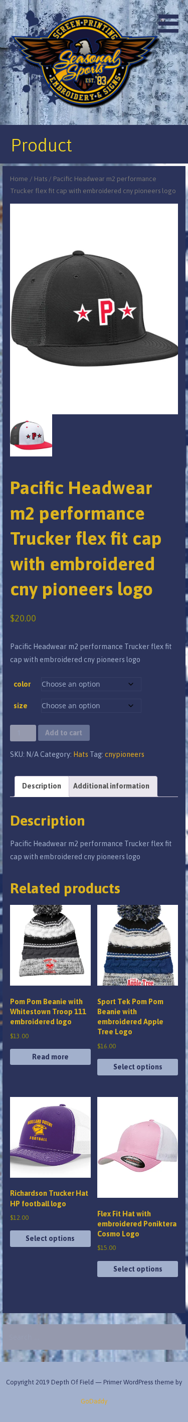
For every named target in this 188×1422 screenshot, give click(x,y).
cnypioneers (124, 754)
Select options (137, 1067)
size (21, 706)
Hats (40, 179)
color (22, 684)
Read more (50, 1057)
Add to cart (63, 733)
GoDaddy (94, 1401)
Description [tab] (41, 786)
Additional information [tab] (111, 786)
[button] (172, 18)
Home (19, 179)
